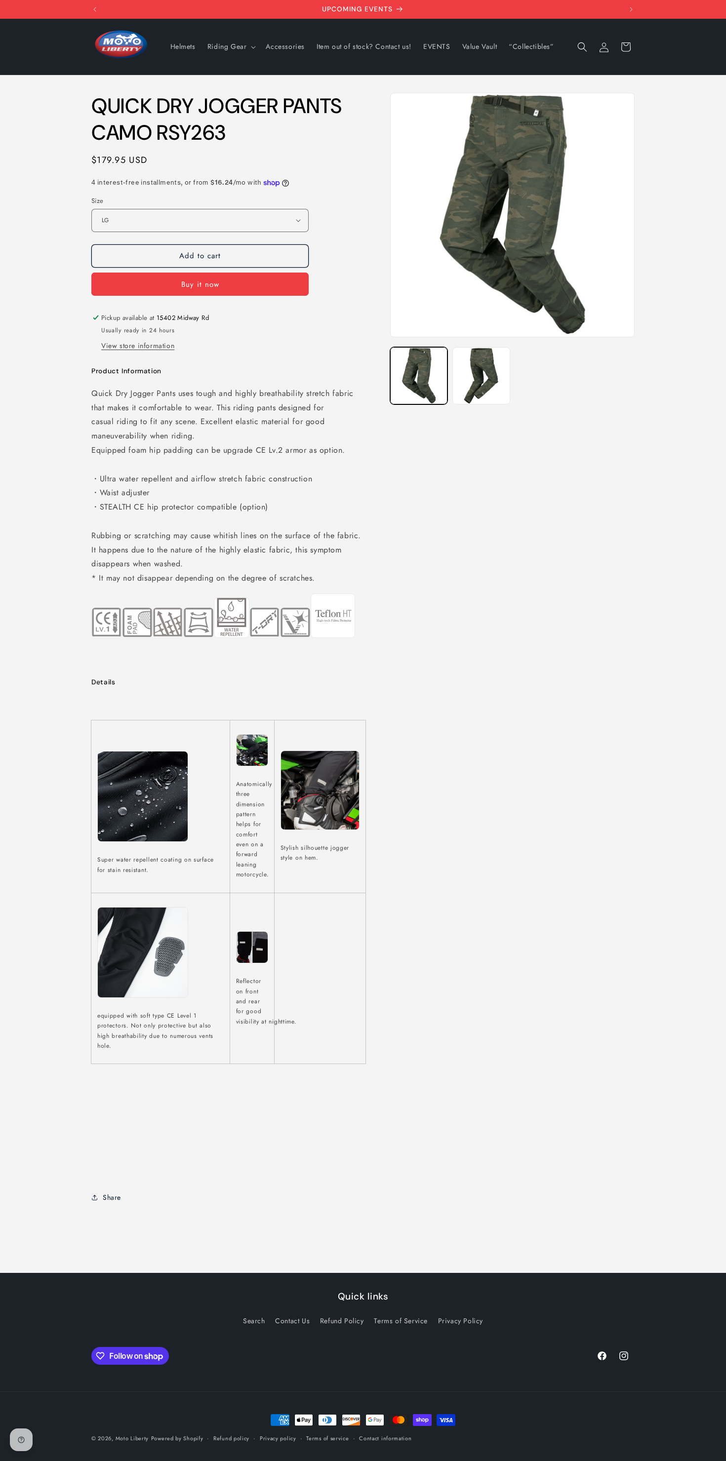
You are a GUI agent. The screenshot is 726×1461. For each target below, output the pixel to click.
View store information (137, 346)
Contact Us (292, 1321)
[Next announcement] (631, 9)
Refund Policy (342, 1321)
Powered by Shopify (177, 1438)
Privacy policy (278, 1438)
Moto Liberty (132, 1438)
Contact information (385, 1438)
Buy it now (200, 284)
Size (97, 200)
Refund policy (231, 1438)
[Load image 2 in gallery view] (481, 375)
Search (254, 1321)
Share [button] (112, 1197)
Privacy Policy (460, 1321)
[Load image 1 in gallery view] (418, 375)
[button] (231, 46)
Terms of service (327, 1438)
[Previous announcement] (95, 9)
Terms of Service (401, 1321)
